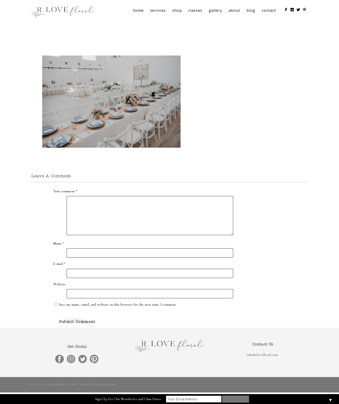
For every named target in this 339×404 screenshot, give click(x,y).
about (234, 10)
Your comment (65, 191)
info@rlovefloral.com (262, 354)
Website (59, 284)
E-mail (59, 263)
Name (58, 243)
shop (177, 10)
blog (251, 10)
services (158, 10)
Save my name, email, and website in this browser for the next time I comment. (117, 304)
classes (195, 10)
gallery (215, 10)
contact (269, 10)
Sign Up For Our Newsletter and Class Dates (128, 399)
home (138, 10)
